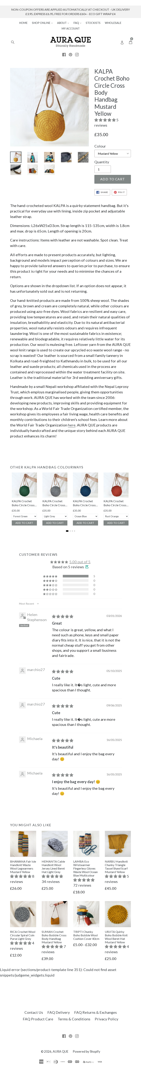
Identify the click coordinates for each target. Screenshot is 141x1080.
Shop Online (41, 22)
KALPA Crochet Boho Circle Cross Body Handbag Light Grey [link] (53, 503)
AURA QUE (60, 1051)
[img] (62, 616)
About (62, 22)
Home (23, 22)
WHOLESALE (113, 22)
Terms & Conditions (74, 1019)
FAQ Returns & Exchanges (95, 1012)
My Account (71, 28)
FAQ (76, 22)
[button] (105, 120)
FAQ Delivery (58, 1012)
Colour (100, 146)
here (71, 425)
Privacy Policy (106, 1019)
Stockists (93, 22)
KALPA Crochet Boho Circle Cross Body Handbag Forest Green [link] (23, 503)
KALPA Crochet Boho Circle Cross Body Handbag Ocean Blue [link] (84, 503)
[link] (24, 485)
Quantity (101, 162)
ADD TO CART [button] (24, 522)
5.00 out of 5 (80, 561)
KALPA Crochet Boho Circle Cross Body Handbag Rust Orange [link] (115, 503)
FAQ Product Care (38, 1019)
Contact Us (33, 1012)
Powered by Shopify (86, 1051)
